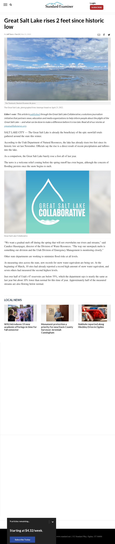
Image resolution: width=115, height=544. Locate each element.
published (35, 114)
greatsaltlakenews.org (15, 126)
